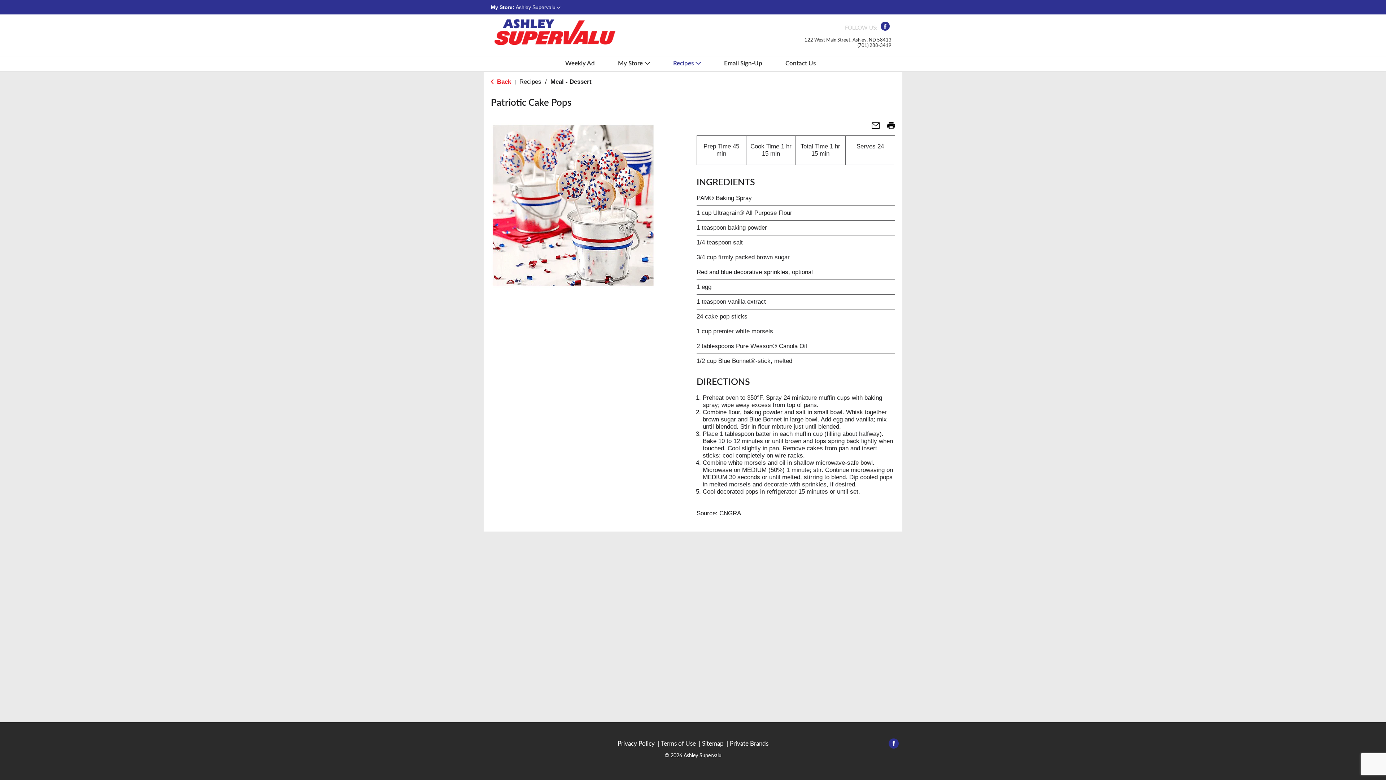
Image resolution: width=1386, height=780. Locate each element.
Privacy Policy (636, 744)
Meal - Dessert (571, 81)
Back (503, 81)
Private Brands (749, 744)
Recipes (530, 81)
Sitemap (713, 744)
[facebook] (885, 28)
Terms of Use (678, 744)
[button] (538, 7)
